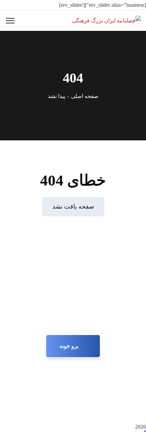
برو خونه (69, 346)
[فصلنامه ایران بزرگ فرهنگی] (106, 20)
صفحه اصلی (84, 96)
